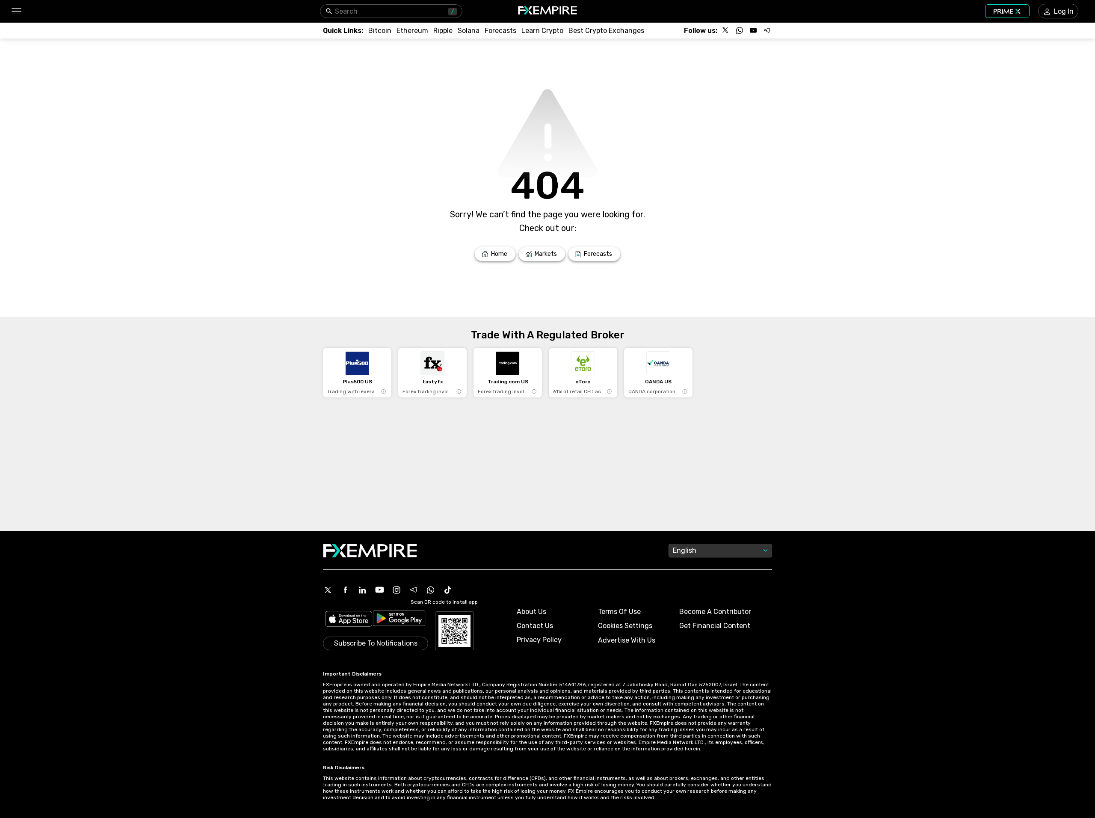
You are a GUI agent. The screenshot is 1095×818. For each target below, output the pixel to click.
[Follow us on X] (726, 30)
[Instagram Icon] (396, 590)
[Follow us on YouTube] (753, 30)
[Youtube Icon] (379, 590)
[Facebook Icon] (345, 590)
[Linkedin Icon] (362, 590)
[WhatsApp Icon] (431, 590)
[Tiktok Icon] (448, 590)
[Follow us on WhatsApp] (739, 30)
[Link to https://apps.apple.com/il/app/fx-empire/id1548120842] (348, 620)
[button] (16, 11)
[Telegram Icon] (413, 590)
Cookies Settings (625, 626)
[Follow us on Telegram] (767, 30)
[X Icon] (328, 590)
